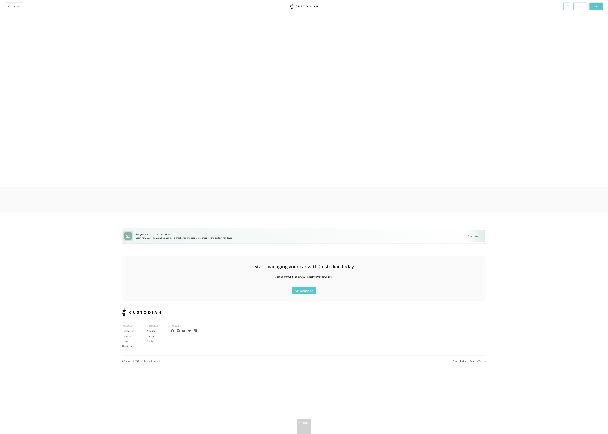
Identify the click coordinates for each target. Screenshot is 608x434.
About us (152, 330)
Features (126, 335)
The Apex (127, 345)
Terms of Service (478, 361)
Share (580, 6)
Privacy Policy (459, 361)
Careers (151, 335)
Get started (128, 330)
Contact (151, 340)
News (125, 340)
